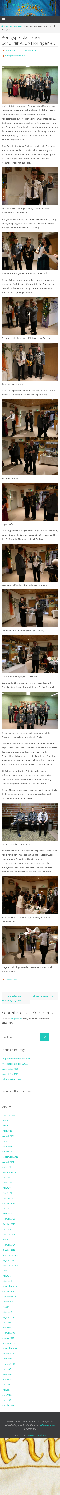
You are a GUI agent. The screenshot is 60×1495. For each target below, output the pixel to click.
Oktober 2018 (8, 1221)
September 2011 (10, 1263)
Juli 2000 (6, 1382)
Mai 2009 (6, 1325)
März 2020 (7, 1190)
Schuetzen (11, 50)
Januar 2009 (8, 1335)
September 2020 (10, 1170)
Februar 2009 (8, 1330)
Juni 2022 (7, 1139)
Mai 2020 (6, 1185)
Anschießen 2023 (10, 1071)
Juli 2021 (6, 1164)
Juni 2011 (7, 1268)
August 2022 (8, 1133)
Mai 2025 (6, 1118)
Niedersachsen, (47, 1422)
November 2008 (9, 1346)
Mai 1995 (6, 1387)
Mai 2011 (6, 1273)
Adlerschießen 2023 (11, 1077)
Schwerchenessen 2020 (43, 993)
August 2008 (8, 1351)
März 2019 (7, 1211)
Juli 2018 (6, 1227)
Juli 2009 (6, 1320)
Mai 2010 (6, 1304)
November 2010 (9, 1284)
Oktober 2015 (8, 1247)
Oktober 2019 (8, 1201)
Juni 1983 (7, 1392)
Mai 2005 (6, 1377)
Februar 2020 (8, 1196)
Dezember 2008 (9, 1340)
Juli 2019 (6, 1206)
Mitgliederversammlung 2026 (16, 1056)
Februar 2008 (8, 1361)
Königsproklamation (14, 26)
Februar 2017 (8, 1242)
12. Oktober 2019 (28, 50)
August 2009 (8, 1315)
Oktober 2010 (8, 1289)
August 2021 (8, 1159)
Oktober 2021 (8, 1149)
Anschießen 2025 (10, 1066)
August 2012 (8, 1258)
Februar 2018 (8, 1232)
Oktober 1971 (8, 1403)
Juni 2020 (7, 1180)
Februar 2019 (8, 1216)
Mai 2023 (6, 1123)
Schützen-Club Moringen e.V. (22, 4)
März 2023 (7, 1128)
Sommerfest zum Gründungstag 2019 (12, 996)
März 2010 (7, 1309)
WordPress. (41, 1433)
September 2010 (10, 1294)
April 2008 (7, 1356)
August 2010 (8, 1299)
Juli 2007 (6, 1366)
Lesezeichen (11, 977)
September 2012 (10, 1252)
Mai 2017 (6, 1237)
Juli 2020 (6, 1175)
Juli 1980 (6, 1397)
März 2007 (7, 1371)
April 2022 (7, 1144)
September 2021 (10, 1154)
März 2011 (7, 1278)
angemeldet (17, 1016)
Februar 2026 (8, 1113)
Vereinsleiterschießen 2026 (15, 1061)
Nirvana (31, 1433)
